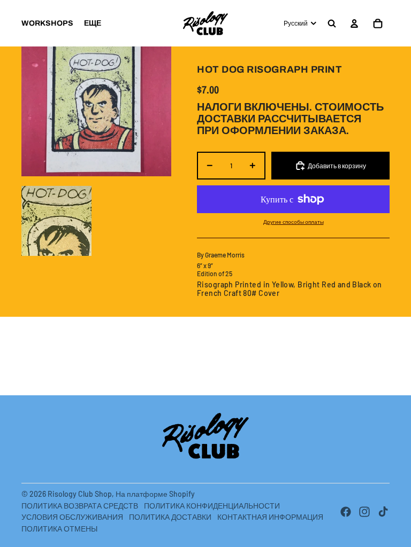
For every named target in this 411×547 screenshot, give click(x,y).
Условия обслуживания (72, 516)
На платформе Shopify (155, 493)
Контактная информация (270, 516)
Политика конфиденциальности (212, 505)
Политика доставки (170, 516)
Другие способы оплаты (293, 221)
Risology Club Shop (80, 493)
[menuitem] (47, 23)
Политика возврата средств (79, 505)
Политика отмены (59, 528)
